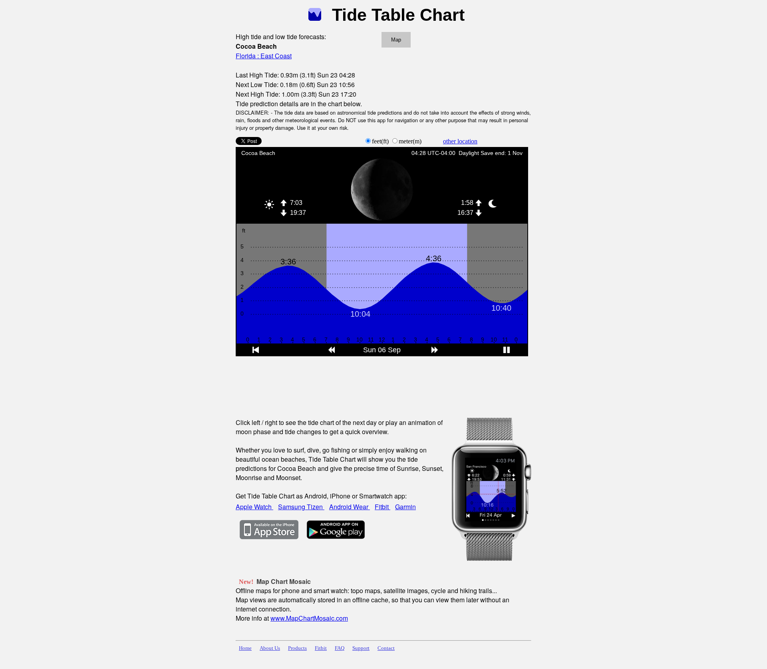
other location (460, 141)
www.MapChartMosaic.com (309, 618)
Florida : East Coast (264, 55)
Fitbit (382, 506)
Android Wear (349, 506)
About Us (270, 648)
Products (297, 648)
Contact (386, 648)
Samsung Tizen (301, 506)
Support (361, 648)
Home (245, 648)
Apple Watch (254, 506)
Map (396, 40)
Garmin (405, 506)
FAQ (339, 648)
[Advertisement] (381, 382)
